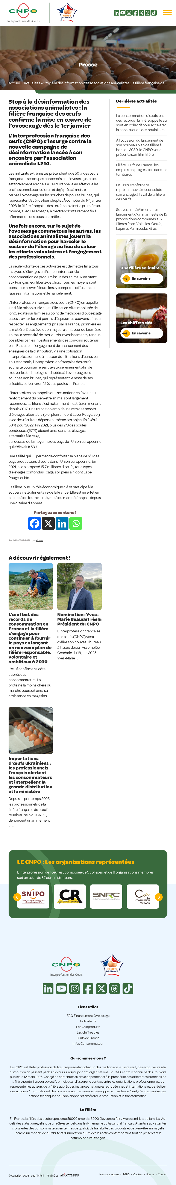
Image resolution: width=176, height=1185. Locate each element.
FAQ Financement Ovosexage (88, 1016)
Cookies (138, 1174)
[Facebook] (34, 523)
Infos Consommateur (88, 1043)
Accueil (15, 83)
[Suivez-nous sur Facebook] (135, 14)
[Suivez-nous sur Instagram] (129, 14)
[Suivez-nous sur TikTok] (154, 14)
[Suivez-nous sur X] (141, 14)
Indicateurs (88, 1021)
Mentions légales (109, 1174)
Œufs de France (88, 1038)
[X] (48, 523)
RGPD (126, 1174)
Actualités (32, 83)
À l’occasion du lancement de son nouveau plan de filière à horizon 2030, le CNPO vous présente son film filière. (139, 147)
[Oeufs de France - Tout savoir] (112, 966)
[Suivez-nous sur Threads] (147, 14)
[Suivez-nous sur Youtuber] (123, 14)
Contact (162, 1174)
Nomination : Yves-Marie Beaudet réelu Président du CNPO (79, 619)
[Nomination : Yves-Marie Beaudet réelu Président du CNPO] (79, 586)
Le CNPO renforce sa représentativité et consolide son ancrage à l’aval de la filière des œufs (140, 192)
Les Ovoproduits (88, 1027)
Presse (39, 540)
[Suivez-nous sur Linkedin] (116, 14)
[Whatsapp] (75, 523)
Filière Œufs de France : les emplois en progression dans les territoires (141, 170)
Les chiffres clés (88, 1032)
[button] (159, 897)
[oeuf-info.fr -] (28, 13)
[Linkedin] (62, 523)
